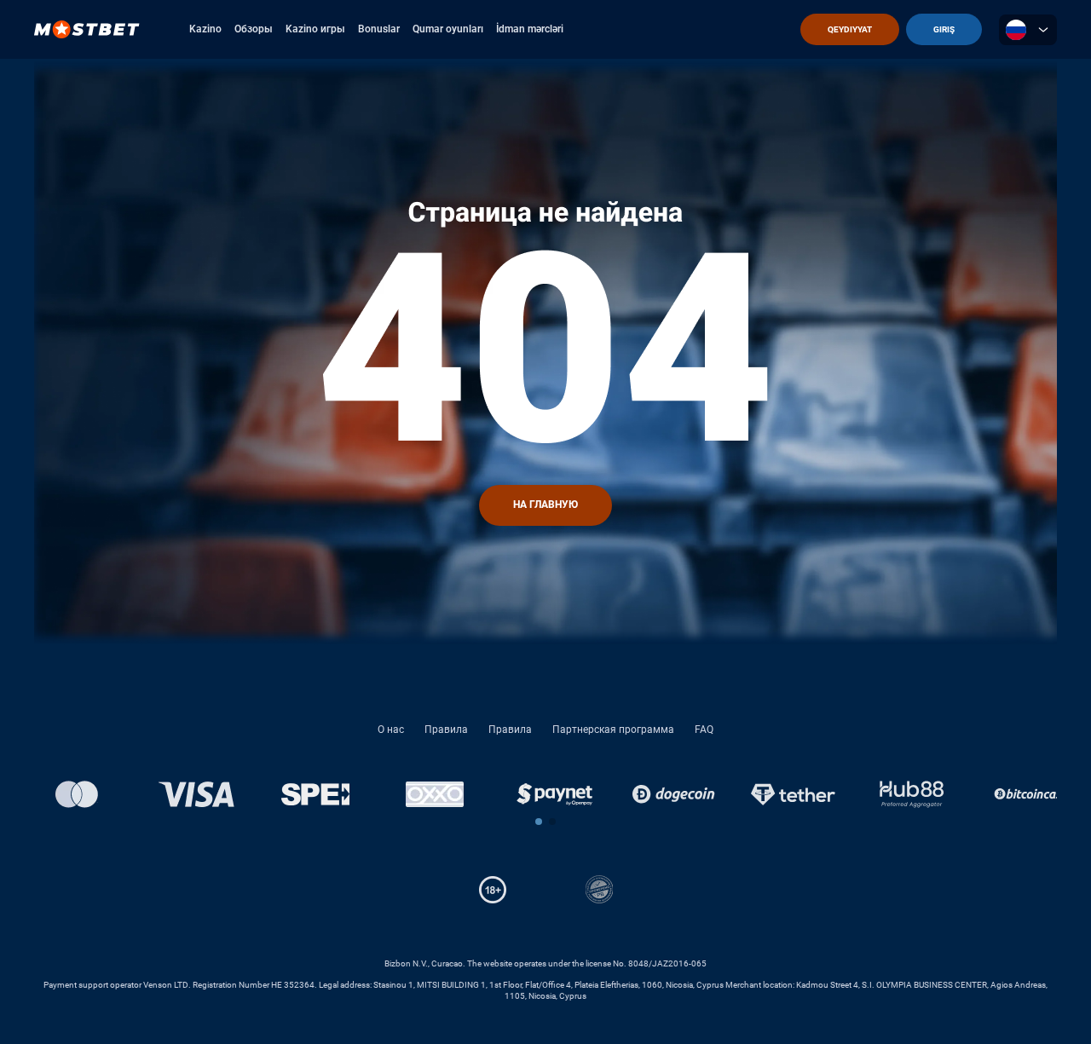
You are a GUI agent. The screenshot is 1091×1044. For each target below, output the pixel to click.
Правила (446, 729)
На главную (545, 504)
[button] (538, 821)
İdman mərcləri (529, 29)
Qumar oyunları (448, 29)
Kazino (205, 29)
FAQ (704, 729)
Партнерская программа (613, 729)
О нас (391, 729)
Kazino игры (315, 29)
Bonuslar (379, 29)
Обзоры (253, 29)
